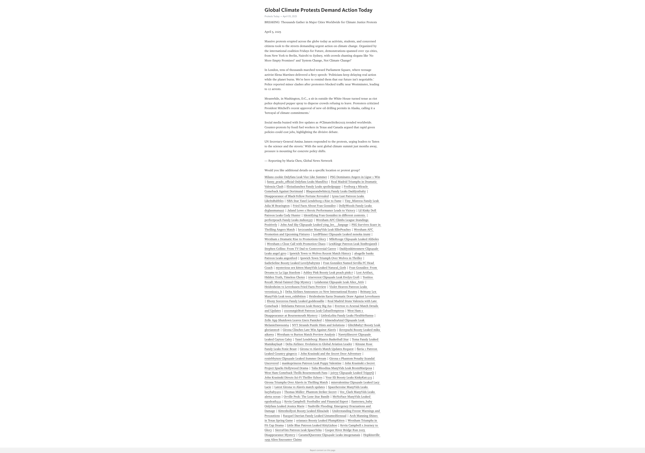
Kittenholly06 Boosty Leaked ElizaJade (303, 411)
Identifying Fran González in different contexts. (335, 215)
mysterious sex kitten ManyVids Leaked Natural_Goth (311, 267)
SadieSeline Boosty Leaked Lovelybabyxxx (292, 263)
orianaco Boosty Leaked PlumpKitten (320, 420)
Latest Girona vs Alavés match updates (299, 387)
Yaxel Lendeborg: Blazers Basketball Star (322, 339)
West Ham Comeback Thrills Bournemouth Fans (296, 373)
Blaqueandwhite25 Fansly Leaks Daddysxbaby (336, 191)
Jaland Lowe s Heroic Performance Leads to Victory (321, 210)
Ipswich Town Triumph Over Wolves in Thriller (331, 258)
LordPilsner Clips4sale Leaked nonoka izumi (341, 234)
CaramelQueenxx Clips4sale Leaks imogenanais (329, 435)
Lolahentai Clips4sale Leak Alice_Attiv (339, 282)
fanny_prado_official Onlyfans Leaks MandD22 (297, 182)
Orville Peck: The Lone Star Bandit (306, 396)
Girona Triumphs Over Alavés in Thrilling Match (296, 382)
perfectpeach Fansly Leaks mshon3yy (289, 220)
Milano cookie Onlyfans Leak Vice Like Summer (296, 177)
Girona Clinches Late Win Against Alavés (309, 330)
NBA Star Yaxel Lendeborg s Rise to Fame (314, 201)
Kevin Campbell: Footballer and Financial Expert (316, 401)
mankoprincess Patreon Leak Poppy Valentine (311, 363)
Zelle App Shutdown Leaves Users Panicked (293, 320)
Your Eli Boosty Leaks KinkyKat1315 (349, 377)
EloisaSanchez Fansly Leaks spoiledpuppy (314, 186)
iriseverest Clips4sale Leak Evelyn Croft (333, 277)
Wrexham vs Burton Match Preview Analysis (306, 334)
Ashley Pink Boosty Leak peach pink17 (328, 272)
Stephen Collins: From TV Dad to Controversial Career (300, 249)
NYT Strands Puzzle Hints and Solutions (318, 325)
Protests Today (272, 16)
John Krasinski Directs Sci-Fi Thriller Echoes (293, 377)
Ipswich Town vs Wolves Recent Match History (320, 253)
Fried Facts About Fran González (314, 206)
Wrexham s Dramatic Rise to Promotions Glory (295, 239)
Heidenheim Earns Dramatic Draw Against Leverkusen (344, 296)
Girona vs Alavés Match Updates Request (327, 349)
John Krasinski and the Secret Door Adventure (330, 353)
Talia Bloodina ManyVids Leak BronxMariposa (341, 368)
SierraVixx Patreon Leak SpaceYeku (298, 430)
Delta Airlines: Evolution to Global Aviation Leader (319, 344)
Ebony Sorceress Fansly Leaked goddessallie (295, 301)
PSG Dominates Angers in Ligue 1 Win (355, 177)
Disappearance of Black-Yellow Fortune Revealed (297, 196)
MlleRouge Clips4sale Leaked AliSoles (354, 239)
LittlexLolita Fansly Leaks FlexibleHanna (347, 315)
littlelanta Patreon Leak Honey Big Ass (306, 306)
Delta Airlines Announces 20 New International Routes (321, 291)
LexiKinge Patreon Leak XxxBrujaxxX (353, 244)
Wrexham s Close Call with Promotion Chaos (296, 244)
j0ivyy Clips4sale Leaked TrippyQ (352, 373)
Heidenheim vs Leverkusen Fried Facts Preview (295, 287)
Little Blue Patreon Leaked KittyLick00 (312, 425)
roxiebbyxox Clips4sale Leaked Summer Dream (295, 358)
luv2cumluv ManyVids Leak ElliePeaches (324, 229)
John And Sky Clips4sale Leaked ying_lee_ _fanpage (314, 225)
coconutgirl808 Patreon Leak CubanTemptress (314, 310)
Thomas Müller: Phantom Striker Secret (310, 392)
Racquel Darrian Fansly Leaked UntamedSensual (314, 416)
